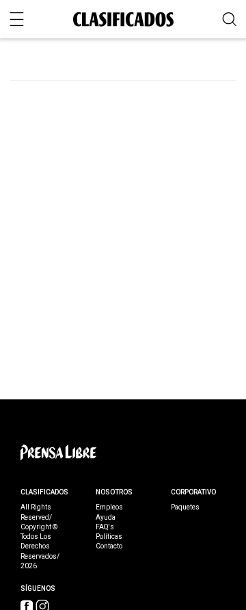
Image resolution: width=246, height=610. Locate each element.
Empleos (109, 507)
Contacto (109, 546)
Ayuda (105, 517)
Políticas (109, 537)
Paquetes (185, 507)
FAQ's (105, 527)
